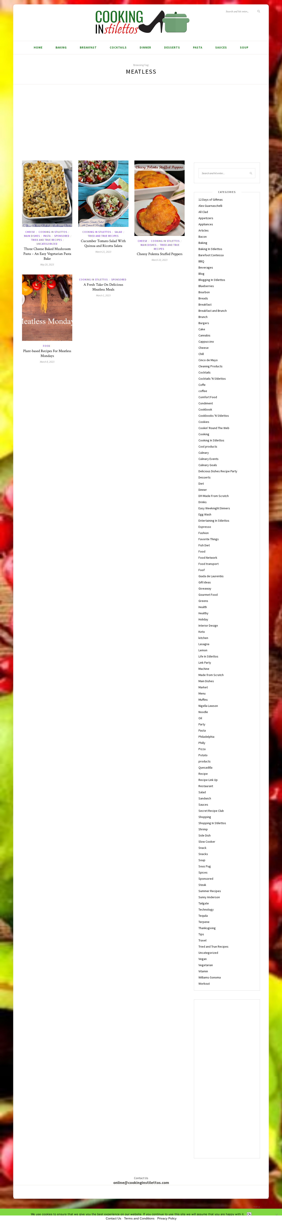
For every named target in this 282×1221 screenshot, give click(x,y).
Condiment (206, 403)
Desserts (172, 47)
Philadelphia (206, 737)
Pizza (202, 749)
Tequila (203, 916)
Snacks (203, 854)
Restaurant (206, 786)
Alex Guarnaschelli (210, 206)
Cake (202, 329)
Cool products (208, 446)
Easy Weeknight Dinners (214, 508)
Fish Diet (204, 545)
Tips (201, 934)
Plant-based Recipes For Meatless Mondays (47, 353)
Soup (244, 47)
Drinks (203, 502)
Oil (200, 718)
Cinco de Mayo (208, 360)
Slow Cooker (207, 842)
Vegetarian (206, 965)
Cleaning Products (211, 366)
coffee (203, 391)
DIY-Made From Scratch (214, 496)
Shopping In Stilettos (212, 823)
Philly (202, 743)
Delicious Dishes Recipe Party (218, 471)
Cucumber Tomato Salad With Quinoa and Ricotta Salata (103, 243)
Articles (204, 230)
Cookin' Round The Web (214, 428)
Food (46, 345)
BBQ (201, 261)
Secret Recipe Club (211, 811)
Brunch (203, 317)
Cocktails (118, 47)
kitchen (203, 638)
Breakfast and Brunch (213, 311)
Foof (202, 570)
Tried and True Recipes (46, 239)
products (205, 761)
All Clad (203, 212)
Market (203, 687)
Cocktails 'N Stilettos (212, 379)
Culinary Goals (208, 465)
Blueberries (206, 286)
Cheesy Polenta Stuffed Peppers (159, 254)
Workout (204, 984)
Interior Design (208, 625)
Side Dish (205, 835)
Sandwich (205, 798)
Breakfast (88, 47)
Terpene (204, 922)
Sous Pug (205, 866)
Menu (202, 693)
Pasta (197, 47)
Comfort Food (208, 397)
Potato (203, 755)
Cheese (30, 231)
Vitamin (203, 971)
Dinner (145, 47)
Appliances (206, 224)
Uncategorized (47, 243)
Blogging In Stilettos (212, 280)
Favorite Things (209, 539)
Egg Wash (205, 514)
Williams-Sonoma (210, 977)
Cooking (204, 434)
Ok (249, 1214)
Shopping (205, 817)
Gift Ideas (205, 582)
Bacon (203, 237)
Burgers (204, 323)
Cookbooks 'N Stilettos (214, 416)
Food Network (208, 558)
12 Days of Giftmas (211, 200)
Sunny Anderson (209, 897)
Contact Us (113, 1218)
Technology (206, 909)
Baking (61, 47)
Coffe (202, 385)
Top (256, 1207)
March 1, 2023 (103, 295)
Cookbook (205, 409)
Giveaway (205, 588)
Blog (201, 274)
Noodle (203, 712)
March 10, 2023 (159, 259)
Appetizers (206, 218)
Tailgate (204, 903)
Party (202, 724)
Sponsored (61, 235)
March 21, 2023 (103, 251)
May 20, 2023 (47, 264)
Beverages (206, 267)
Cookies (204, 422)
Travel (202, 940)
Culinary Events (209, 459)
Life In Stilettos (208, 656)
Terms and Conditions (139, 1218)
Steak (202, 885)
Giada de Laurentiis (211, 576)
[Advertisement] (141, 127)
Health (203, 607)
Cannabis (204, 335)
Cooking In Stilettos (53, 231)
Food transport (209, 564)
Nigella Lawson (208, 706)
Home (38, 47)
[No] (276, 1215)
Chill (201, 354)
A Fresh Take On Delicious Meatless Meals (103, 287)
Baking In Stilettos (210, 249)
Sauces (221, 47)
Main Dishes (32, 235)
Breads (203, 298)
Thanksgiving (207, 928)
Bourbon (204, 292)
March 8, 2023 (47, 361)
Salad (118, 231)
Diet (201, 483)
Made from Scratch (211, 675)
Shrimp (203, 829)
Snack (202, 848)
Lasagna (204, 644)
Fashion (204, 533)
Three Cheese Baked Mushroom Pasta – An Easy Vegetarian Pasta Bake (47, 253)
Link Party (205, 663)
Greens (203, 601)
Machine (204, 669)
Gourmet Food (208, 595)
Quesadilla (205, 767)
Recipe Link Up (208, 780)
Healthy (203, 613)
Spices (203, 872)
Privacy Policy (166, 1218)
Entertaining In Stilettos (214, 521)
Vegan (203, 959)
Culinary (204, 453)
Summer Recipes (210, 891)
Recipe (203, 774)
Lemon (203, 650)
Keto (202, 632)
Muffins (203, 700)
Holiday (203, 619)
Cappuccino (206, 342)
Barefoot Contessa (211, 255)
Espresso (205, 527)
